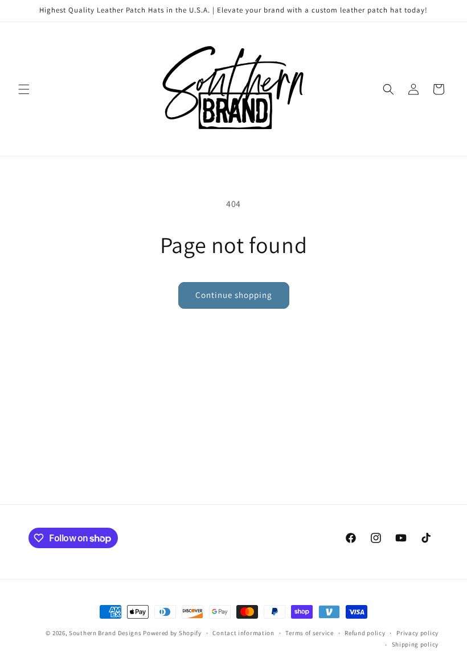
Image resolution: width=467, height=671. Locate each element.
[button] (23, 89)
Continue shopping (233, 294)
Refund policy (365, 633)
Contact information (243, 633)
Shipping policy (415, 644)
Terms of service (309, 633)
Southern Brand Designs (105, 633)
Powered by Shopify (172, 633)
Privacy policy (417, 633)
